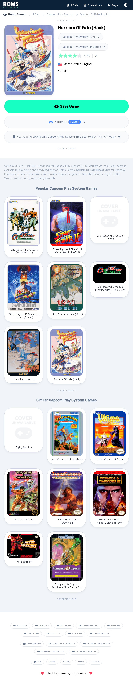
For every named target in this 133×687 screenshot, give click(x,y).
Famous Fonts (33, 644)
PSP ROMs (43, 625)
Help (38, 662)
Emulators (94, 5)
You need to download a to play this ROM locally (66, 136)
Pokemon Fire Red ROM (52, 651)
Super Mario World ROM (63, 644)
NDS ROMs (22, 625)
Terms (81, 662)
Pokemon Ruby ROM (85, 651)
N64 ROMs (77, 633)
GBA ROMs (65, 625)
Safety (52, 662)
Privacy (66, 662)
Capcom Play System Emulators (81, 46)
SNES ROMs (33, 633)
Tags (114, 5)
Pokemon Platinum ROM (98, 644)
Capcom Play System (60, 14)
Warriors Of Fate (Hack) (94, 14)
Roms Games (17, 14)
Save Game (69, 106)
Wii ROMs (115, 625)
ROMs (74, 5)
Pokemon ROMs (101, 633)
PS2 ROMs (55, 633)
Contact (95, 662)
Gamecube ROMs (90, 625)
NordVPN (66, 121)
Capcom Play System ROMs (78, 36)
